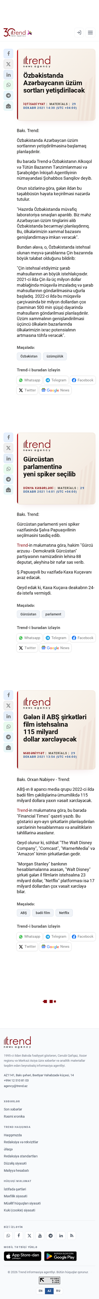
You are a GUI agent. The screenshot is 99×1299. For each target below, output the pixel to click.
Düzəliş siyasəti (15, 1163)
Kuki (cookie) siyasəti (19, 1210)
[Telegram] (50, 1235)
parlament (53, 614)
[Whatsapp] (8, 1235)
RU (58, 1291)
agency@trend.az (15, 1086)
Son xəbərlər (13, 1109)
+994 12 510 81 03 (16, 1080)
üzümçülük (55, 356)
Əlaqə (8, 1149)
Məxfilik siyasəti (15, 1196)
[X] (29, 1235)
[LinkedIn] (61, 1235)
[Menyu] (90, 32)
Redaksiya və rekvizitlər (21, 1142)
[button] (8, 53)
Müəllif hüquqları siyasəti (22, 1203)
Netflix (64, 913)
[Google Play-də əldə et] (60, 1256)
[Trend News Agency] (17, 1042)
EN (41, 1291)
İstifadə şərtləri (15, 1189)
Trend (22, 545)
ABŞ (23, 913)
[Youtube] (40, 1235)
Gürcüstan (28, 614)
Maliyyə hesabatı (16, 1170)
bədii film (43, 913)
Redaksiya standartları (20, 1156)
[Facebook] (18, 1235)
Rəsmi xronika (14, 1116)
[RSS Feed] (71, 1235)
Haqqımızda (13, 1135)
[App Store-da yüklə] (22, 1256)
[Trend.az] (18, 32)
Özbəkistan (28, 356)
